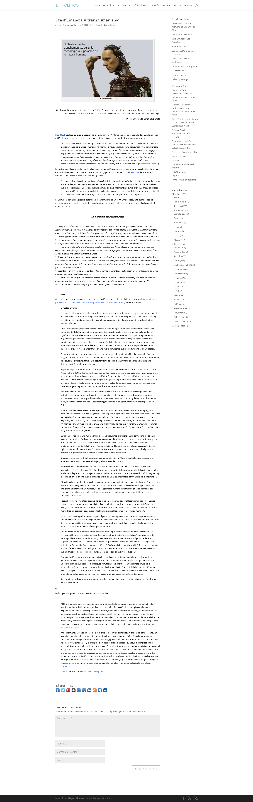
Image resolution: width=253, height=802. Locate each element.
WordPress (107, 798)
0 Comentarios (109, 25)
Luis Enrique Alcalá (67, 25)
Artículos (178, 256)
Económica (179, 269)
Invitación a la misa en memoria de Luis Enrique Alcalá (183, 26)
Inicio (97, 5)
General (177, 286)
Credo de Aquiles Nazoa (182, 34)
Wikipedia (65, 666)
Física (176, 227)
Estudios (178, 278)
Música (177, 240)
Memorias (178, 295)
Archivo (177, 5)
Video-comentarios (182, 321)
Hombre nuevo (179, 75)
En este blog (108, 5)
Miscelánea (95, 25)
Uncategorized (178, 325)
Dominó (177, 218)
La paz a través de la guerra (184, 66)
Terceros (178, 206)
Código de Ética (141, 5)
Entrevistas (179, 273)
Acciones (178, 247)
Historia (177, 231)
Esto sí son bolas (179, 70)
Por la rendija (180, 201)
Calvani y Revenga (180, 79)
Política (175, 244)
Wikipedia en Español (148, 163)
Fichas (177, 282)
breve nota (134, 172)
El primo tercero (179, 46)
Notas (176, 299)
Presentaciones (181, 308)
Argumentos (179, 252)
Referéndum (179, 317)
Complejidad (179, 213)
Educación (178, 222)
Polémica (178, 304)
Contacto (188, 5)
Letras (176, 235)
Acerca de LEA (124, 5)
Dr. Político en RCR (159, 5)
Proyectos (178, 312)
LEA (175, 291)
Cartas (177, 260)
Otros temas (177, 210)
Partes (177, 197)
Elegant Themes (76, 798)
